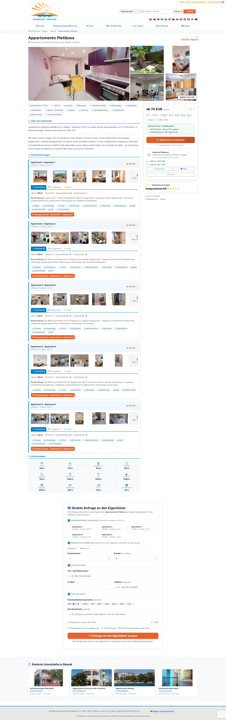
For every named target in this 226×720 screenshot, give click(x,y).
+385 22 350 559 (157, 161)
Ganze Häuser (162, 26)
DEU (70, 604)
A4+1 (165, 115)
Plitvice (114, 716)
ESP (99, 604)
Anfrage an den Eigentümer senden (114, 635)
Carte (172, 175)
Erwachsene (75, 553)
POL (129, 604)
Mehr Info (185, 26)
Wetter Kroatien (113, 26)
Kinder (122, 553)
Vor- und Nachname (78, 571)
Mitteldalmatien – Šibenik (38, 31)
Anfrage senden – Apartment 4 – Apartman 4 (54, 395)
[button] (170, 187)
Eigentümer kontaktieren (172, 140)
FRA (107, 604)
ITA (93, 604)
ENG (85, 604)
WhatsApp (160, 169)
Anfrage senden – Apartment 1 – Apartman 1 (53, 214)
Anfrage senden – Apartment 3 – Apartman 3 (54, 337)
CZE (77, 604)
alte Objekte (80, 716)
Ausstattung (40, 187)
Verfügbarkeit (55, 187)
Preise (68, 187)
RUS (114, 604)
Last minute (138, 26)
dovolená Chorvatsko (142, 716)
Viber (185, 169)
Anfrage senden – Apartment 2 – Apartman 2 (54, 276)
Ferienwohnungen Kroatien (65, 26)
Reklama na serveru (101, 711)
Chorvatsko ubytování (126, 716)
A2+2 (171, 115)
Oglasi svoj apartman (163, 711)
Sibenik (53, 31)
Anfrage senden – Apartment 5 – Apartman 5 (54, 449)
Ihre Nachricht (79, 609)
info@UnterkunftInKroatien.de (127, 711)
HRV (122, 604)
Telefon (122, 582)
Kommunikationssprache (84, 599)
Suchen (190, 11)
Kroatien (40, 26)
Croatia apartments (104, 716)
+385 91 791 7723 (157, 164)
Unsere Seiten (91, 716)
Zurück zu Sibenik (153, 196)
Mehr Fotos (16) (188, 97)
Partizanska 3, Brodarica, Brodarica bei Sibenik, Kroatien (55, 42)
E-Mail (72, 582)
